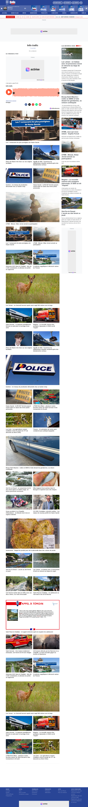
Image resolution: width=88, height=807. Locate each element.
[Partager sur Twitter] (29, 105)
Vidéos (64, 13)
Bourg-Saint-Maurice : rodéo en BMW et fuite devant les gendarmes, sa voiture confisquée (72, 100)
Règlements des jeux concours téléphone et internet (76, 800)
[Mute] (25, 8)
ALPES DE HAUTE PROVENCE (48, 16)
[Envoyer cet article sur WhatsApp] (36, 105)
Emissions (34, 792)
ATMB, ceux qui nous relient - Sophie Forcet (70, 133)
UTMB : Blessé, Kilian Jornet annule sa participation (70, 157)
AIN (23, 16)
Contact (8, 791)
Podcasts (44, 13)
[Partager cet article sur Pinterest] (32, 105)
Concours (54, 13)
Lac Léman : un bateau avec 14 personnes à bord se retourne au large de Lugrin (72, 65)
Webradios (33, 13)
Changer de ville (79, 16)
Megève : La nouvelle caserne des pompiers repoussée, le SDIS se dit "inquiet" (71, 182)
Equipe (7, 792)
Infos (24, 13)
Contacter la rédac (24, 794)
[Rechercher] (81, 2)
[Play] (2, 8)
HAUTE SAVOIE (10, 16)
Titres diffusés (9, 794)
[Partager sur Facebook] (25, 105)
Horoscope (74, 13)
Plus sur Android (62, 792)
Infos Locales (22, 792)
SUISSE (27, 16)
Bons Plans (15, 13)
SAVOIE (18, 16)
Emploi (84, 13)
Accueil (4, 13)
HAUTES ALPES (35, 16)
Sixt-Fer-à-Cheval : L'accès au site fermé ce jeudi (71, 213)
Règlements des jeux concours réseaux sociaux (76, 792)
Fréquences (9, 795)
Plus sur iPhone (62, 791)
